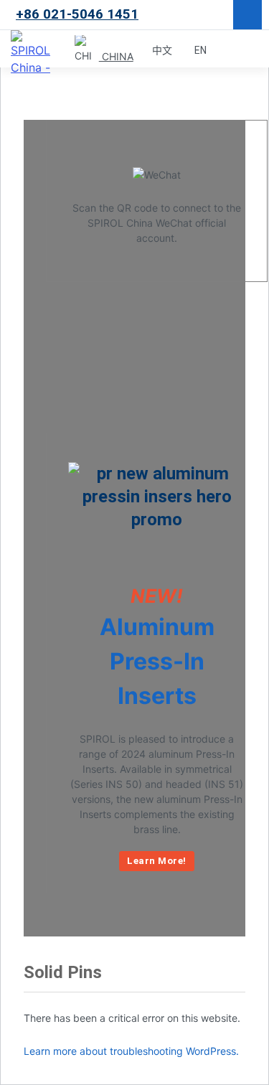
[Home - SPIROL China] (36, 49)
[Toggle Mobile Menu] (254, 49)
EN (200, 50)
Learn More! (157, 860)
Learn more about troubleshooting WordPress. (131, 1051)
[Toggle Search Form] (229, 49)
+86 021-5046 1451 (77, 14)
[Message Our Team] (247, 14)
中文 (162, 50)
